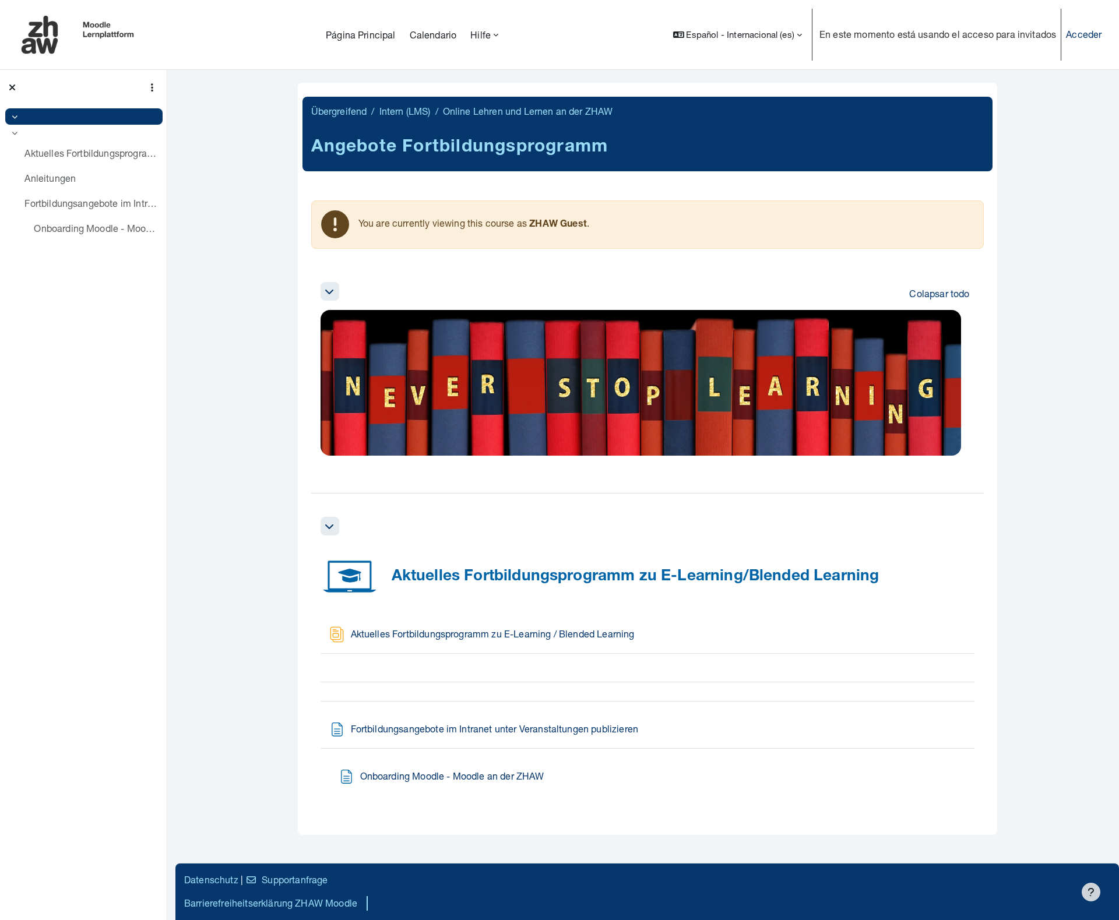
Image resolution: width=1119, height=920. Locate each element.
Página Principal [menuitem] (361, 34)
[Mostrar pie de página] (1091, 892)
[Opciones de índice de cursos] (152, 87)
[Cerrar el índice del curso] (12, 87)
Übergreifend (339, 111)
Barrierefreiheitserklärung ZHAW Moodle (270, 902)
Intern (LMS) (405, 111)
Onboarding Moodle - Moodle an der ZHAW (95, 228)
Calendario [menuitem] (433, 34)
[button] (738, 34)
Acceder (1084, 34)
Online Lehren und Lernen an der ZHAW (528, 111)
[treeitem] (82, 116)
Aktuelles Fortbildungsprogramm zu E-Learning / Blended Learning (90, 152)
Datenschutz (211, 879)
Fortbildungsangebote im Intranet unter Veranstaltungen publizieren (90, 203)
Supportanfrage (295, 879)
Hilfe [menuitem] (480, 34)
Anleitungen (50, 178)
